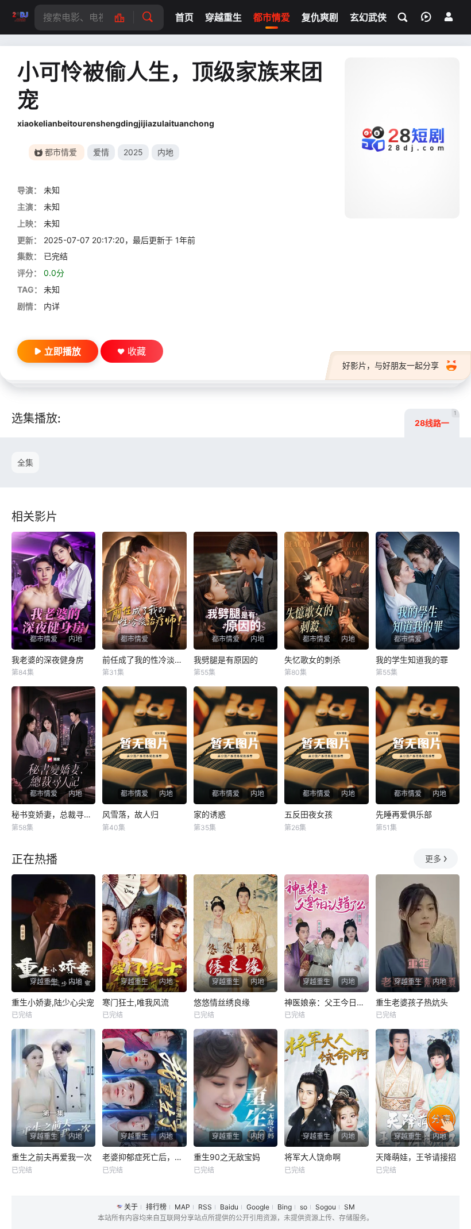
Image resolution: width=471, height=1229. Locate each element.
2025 (133, 152)
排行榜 (156, 1207)
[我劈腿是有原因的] (235, 591)
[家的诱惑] (235, 745)
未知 (52, 190)
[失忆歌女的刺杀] (326, 591)
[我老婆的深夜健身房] (53, 591)
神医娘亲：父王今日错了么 (326, 1002)
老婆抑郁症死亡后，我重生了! (144, 1157)
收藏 (137, 351)
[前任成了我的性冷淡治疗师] (144, 591)
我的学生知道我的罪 (412, 660)
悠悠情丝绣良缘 (222, 1002)
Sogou (325, 1207)
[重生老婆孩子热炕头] (418, 933)
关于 (131, 1207)
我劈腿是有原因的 (226, 660)
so (303, 1207)
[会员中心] (448, 16)
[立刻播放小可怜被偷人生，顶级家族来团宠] (402, 137)
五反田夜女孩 (308, 814)
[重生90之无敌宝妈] (235, 1088)
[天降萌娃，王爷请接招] (418, 1088)
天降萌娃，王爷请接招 (416, 1157)
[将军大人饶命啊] (326, 1088)
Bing (284, 1207)
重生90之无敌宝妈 (227, 1157)
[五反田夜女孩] (326, 745)
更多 (433, 858)
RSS (205, 1207)
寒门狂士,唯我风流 (135, 1002)
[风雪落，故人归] (144, 745)
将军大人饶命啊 (312, 1157)
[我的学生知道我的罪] (418, 591)
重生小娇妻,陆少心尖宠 (52, 1002)
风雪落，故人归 (130, 814)
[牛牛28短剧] (20, 17)
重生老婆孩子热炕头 (412, 1002)
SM (349, 1207)
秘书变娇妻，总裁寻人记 (53, 814)
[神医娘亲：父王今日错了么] (326, 933)
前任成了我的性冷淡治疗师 (144, 660)
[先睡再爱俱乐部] (418, 745)
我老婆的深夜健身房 (47, 660)
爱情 (101, 152)
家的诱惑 (210, 814)
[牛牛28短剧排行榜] (125, 17)
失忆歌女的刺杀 (312, 660)
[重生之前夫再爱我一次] (53, 1088)
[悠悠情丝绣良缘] (235, 933)
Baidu (229, 1207)
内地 (165, 152)
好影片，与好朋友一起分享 (390, 365)
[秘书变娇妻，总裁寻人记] (53, 745)
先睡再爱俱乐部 (404, 814)
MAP (182, 1207)
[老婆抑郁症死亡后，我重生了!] (144, 1088)
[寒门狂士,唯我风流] (144, 933)
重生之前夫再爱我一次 (51, 1157)
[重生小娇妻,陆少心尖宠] (53, 933)
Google (257, 1207)
